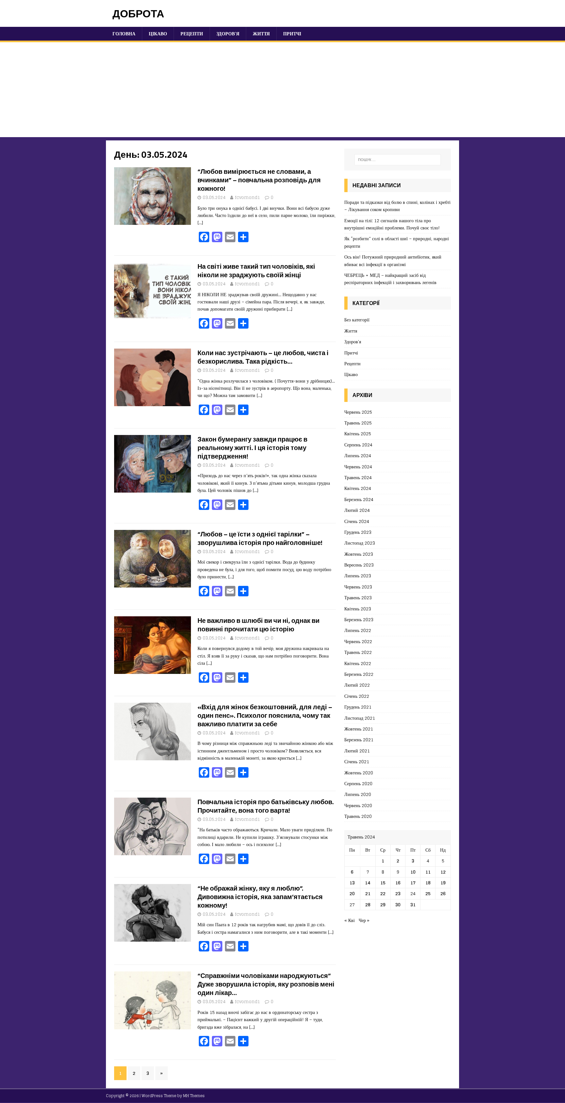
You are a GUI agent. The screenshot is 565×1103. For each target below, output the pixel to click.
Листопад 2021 (359, 718)
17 (413, 882)
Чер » (364, 920)
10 (413, 872)
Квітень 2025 (357, 433)
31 (413, 904)
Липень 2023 (357, 575)
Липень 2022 (357, 630)
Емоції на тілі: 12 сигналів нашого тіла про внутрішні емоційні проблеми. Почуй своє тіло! (392, 224)
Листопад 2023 (359, 543)
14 (367, 882)
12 (443, 872)
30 (398, 904)
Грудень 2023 (357, 532)
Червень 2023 (358, 587)
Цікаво (158, 33)
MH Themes (194, 1095)
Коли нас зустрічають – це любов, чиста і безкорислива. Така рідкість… (263, 357)
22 (382, 893)
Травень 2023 (358, 597)
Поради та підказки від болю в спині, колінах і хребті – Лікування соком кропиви (397, 205)
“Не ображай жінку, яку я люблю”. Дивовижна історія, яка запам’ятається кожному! (260, 896)
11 (428, 872)
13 (352, 882)
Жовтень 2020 (358, 772)
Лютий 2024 (357, 510)
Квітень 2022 (357, 663)
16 (398, 882)
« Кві (349, 920)
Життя (261, 33)
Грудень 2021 (357, 707)
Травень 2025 (358, 423)
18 (428, 882)
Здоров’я (227, 33)
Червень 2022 (358, 641)
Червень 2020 (358, 805)
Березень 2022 (358, 674)
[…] (200, 222)
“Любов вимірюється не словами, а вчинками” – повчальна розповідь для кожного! (259, 179)
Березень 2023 (358, 619)
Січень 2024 (356, 521)
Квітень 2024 (357, 488)
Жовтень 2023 (358, 554)
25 (428, 893)
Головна (123, 33)
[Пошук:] (398, 159)
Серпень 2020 (358, 783)
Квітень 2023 (357, 609)
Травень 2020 (358, 816)
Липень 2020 (357, 794)
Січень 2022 (356, 696)
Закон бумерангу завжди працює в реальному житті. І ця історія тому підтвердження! (252, 447)
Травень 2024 (358, 477)
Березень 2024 (358, 499)
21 (367, 893)
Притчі (292, 33)
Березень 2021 (358, 739)
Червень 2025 (358, 412)
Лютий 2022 (357, 685)
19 (443, 882)
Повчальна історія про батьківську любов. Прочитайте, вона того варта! (265, 806)
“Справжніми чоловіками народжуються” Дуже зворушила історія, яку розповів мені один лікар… (265, 984)
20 (352, 893)
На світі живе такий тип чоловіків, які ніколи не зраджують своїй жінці (256, 270)
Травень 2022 (358, 652)
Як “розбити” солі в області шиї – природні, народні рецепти (396, 242)
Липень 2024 (357, 455)
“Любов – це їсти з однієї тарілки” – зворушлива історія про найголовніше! (259, 538)
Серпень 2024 (358, 445)
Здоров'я (352, 341)
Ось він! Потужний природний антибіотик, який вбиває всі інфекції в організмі (392, 260)
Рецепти (191, 33)
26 (443, 893)
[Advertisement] (282, 91)
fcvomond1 (247, 197)
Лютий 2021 (357, 751)
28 (367, 904)
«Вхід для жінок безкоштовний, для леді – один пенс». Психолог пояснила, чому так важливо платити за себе (264, 715)
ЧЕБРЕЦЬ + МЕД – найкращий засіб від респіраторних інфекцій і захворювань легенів (390, 278)
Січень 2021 (356, 761)
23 (398, 893)
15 (382, 882)
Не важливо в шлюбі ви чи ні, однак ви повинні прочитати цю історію (258, 624)
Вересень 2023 (359, 565)
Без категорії (356, 320)
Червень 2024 (358, 466)
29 (382, 904)
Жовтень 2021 (358, 729)
